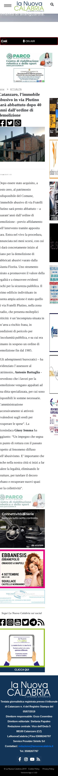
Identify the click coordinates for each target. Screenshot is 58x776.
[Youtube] (32, 760)
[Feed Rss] (38, 760)
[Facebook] (20, 760)
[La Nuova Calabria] (29, 6)
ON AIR (30, 41)
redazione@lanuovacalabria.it (35, 746)
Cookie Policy (33, 768)
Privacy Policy (48, 768)
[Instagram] (26, 760)
